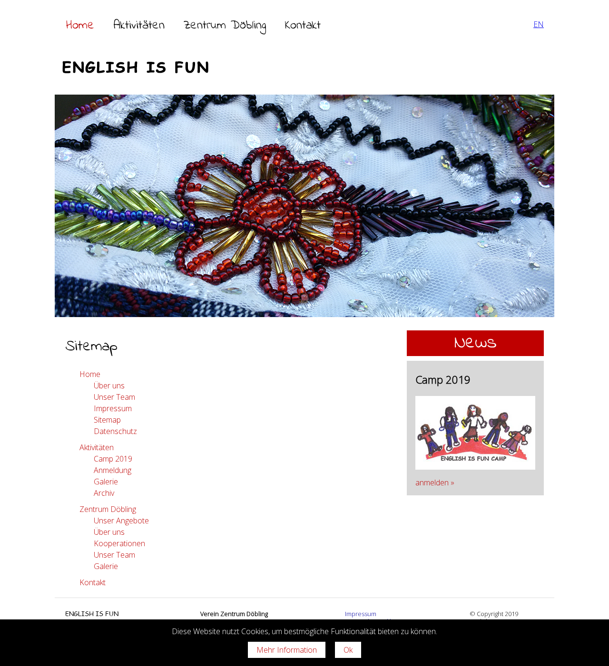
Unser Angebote (121, 520)
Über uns (109, 385)
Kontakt (303, 26)
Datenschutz (115, 431)
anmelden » (434, 482)
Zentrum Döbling (225, 26)
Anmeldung (112, 470)
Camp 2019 (113, 459)
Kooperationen (119, 543)
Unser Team (114, 397)
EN (538, 24)
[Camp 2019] (475, 467)
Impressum (113, 408)
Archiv (104, 493)
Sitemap (107, 420)
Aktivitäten (139, 26)
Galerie (106, 481)
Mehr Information (286, 650)
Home (80, 26)
